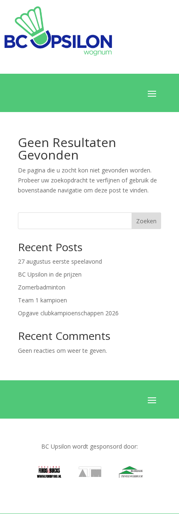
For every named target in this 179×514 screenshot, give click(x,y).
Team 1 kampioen (42, 300)
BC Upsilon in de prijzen (50, 274)
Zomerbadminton (41, 287)
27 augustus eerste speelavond (60, 261)
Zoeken (146, 221)
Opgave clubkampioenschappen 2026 (68, 313)
